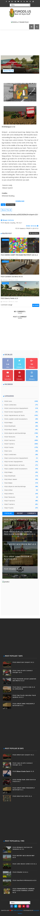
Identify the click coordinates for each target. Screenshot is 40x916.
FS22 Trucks (9, 508)
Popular (8, 513)
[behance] (27, 2)
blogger (36, 305)
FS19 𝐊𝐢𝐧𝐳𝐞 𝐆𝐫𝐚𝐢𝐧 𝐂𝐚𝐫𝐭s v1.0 (23, 771)
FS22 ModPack (9, 476)
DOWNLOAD (20, 201)
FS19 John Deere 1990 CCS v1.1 (25, 864)
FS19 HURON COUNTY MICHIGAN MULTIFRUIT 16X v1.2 (19, 255)
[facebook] (6, 2)
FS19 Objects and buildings (15, 433)
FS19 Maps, (17, 67)
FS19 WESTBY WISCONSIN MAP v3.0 (20, 544)
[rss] (24, 2)
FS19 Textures (9, 437)
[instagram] (30, 2)
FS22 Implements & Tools (14, 465)
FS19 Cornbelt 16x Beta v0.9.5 (12, 277)
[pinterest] (15, 2)
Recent (20, 513)
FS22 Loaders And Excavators (15, 469)
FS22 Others (9, 494)
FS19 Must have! (10, 430)
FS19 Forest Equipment (13, 412)
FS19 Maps (5, 240)
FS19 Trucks (9, 447)
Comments (31, 513)
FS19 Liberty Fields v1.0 (9, 298)
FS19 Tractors (9, 440)
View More (35, 233)
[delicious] (33, 2)
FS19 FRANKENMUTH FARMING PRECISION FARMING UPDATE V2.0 (24, 890)
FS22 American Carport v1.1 (23, 662)
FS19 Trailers (9, 444)
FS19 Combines (10, 405)
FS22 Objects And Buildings (15, 486)
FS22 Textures (9, 497)
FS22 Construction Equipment (16, 458)
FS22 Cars (8, 451)
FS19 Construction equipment (16, 408)
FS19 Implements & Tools (14, 415)
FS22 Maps (8, 472)
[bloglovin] (18, 2)
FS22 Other (8, 490)
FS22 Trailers (9, 504)
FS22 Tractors (9, 501)
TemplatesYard (18, 910)
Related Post (7, 233)
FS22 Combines (10, 454)
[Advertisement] (20, 42)
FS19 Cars (8, 401)
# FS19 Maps (10, 205)
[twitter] (9, 2)
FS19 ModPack (10, 426)
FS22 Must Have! (10, 479)
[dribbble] (21, 2)
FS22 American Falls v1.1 (22, 796)
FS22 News (8, 483)
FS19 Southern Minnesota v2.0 (24, 880)
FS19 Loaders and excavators (16, 419)
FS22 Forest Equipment (13, 461)
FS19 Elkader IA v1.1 (13, 569)
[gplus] (12, 2)
